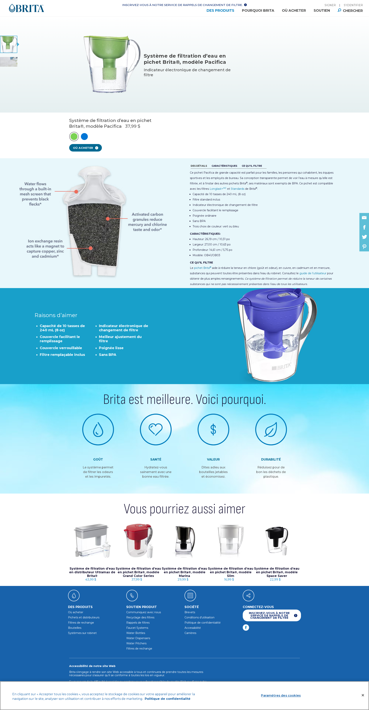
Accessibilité (192, 628)
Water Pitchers (136, 643)
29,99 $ (184, 574)
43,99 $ (92, 574)
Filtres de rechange (81, 622)
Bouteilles (74, 628)
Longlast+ (218, 189)
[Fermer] (363, 695)
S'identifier (353, 5)
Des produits (220, 10)
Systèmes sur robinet (82, 633)
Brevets (189, 612)
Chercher (353, 11)
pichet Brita (202, 268)
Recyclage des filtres (140, 617)
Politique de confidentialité (202, 622)
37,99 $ (138, 574)
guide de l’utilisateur (312, 273)
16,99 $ (230, 574)
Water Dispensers (138, 638)
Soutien (322, 10)
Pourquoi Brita (258, 10)
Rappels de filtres (138, 622)
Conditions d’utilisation (199, 617)
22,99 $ (276, 574)
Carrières (190, 633)
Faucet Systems (137, 628)
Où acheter (294, 10)
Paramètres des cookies (281, 695)
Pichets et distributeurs (83, 617)
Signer (330, 5)
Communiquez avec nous (143, 612)
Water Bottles (135, 633)
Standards (237, 189)
